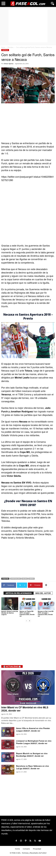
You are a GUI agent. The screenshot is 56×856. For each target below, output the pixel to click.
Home (17, 849)
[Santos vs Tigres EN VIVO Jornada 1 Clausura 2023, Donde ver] (28, 603)
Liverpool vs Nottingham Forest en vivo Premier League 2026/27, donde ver (33, 742)
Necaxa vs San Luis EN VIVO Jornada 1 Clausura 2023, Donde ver (45, 613)
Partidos (11, 47)
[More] (46, 585)
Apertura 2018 (15, 579)
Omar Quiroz (8, 64)
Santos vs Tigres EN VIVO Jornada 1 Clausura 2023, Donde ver (27, 613)
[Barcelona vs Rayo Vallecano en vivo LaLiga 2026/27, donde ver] (7, 770)
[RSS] (30, 840)
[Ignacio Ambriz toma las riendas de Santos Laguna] (9, 603)
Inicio (3, 47)
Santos (31, 579)
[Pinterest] (26, 840)
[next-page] (29, 620)
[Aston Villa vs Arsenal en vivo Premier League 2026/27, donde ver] (7, 732)
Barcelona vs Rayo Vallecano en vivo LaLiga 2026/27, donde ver (32, 767)
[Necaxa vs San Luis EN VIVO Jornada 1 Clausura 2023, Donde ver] (46, 603)
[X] (35, 840)
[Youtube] (40, 840)
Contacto (26, 849)
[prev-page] (26, 620)
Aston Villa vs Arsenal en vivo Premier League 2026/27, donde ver (33, 729)
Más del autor (43, 593)
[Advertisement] (28, 26)
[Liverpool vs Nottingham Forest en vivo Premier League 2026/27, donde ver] (7, 744)
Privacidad (37, 849)
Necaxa (24, 579)
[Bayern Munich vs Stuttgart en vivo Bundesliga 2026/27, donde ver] (7, 757)
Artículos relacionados (19, 593)
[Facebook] (16, 840)
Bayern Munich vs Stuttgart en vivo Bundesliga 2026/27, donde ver (32, 754)
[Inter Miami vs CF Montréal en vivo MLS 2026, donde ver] (28, 687)
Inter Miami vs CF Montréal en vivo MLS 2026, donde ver (24, 709)
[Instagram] (21, 840)
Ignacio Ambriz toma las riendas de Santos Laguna (9, 612)
